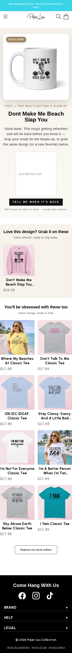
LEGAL (36, 628)
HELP (36, 617)
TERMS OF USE (39, 647)
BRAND (36, 607)
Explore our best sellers (36, 549)
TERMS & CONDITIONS (18, 647)
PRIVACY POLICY (57, 647)
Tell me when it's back (36, 202)
